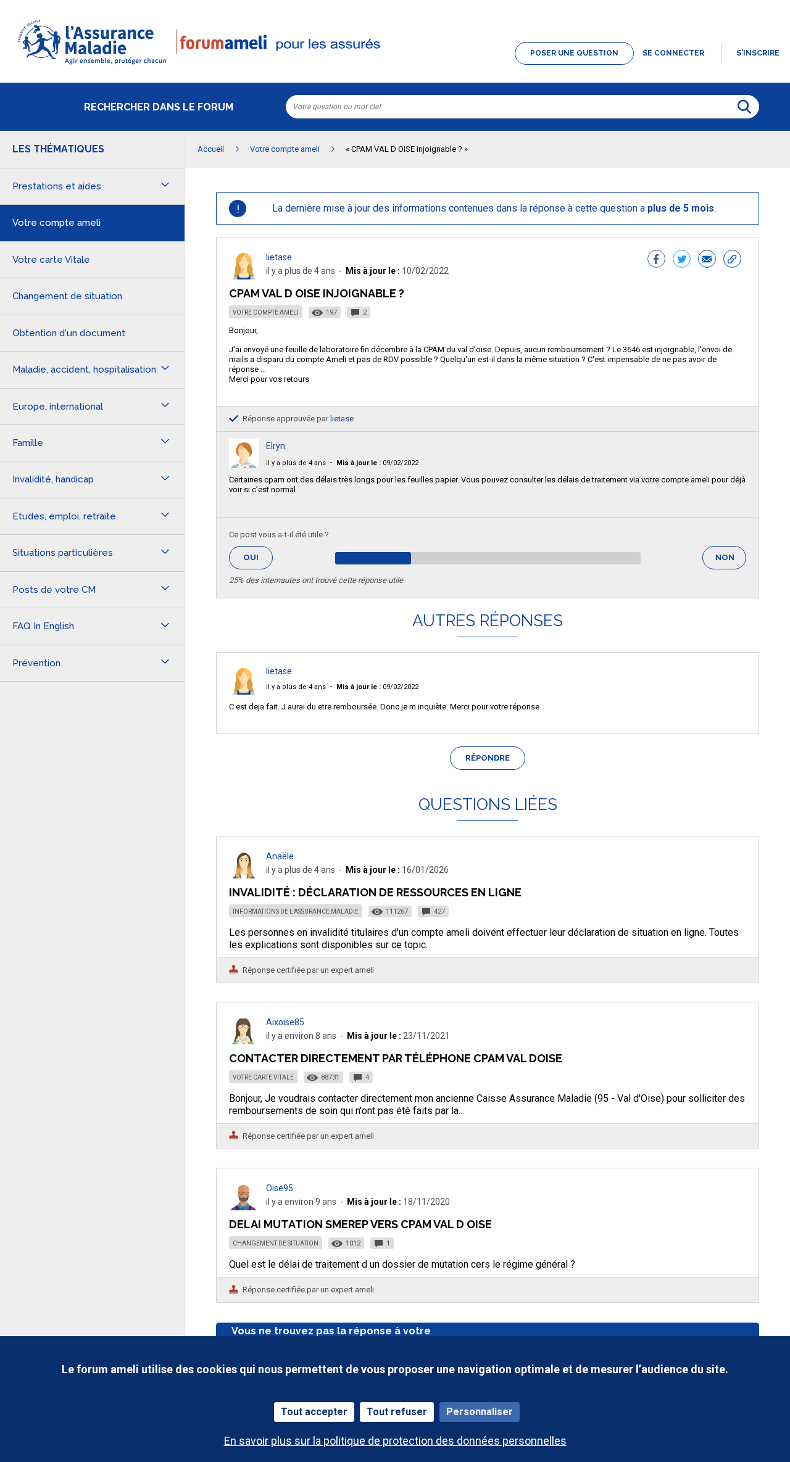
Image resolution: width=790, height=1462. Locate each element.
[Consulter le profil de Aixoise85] (244, 1041)
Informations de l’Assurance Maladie (296, 911)
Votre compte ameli (266, 312)
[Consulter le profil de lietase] (244, 276)
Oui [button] (258, 557)
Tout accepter (314, 1412)
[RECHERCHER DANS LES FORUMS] (744, 106)
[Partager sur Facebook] (656, 260)
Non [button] (730, 561)
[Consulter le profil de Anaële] (244, 875)
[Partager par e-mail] (707, 260)
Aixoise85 (285, 1022)
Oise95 (279, 1188)
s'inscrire (758, 53)
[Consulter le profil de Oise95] (244, 1207)
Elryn (275, 446)
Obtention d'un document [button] (68, 333)
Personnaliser (479, 1412)
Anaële (280, 856)
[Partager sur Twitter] (682, 260)
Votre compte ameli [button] (56, 222)
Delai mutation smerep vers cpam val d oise (360, 1224)
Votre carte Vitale (263, 1077)
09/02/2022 (377, 463)
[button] (395, 65)
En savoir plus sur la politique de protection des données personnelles (395, 1440)
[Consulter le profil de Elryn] (244, 465)
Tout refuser (397, 1412)
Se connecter (673, 53)
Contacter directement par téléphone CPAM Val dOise (395, 1058)
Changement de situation (275, 1243)
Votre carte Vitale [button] (51, 259)
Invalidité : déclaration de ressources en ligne (375, 892)
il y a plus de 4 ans (296, 463)
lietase (279, 257)
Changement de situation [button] (67, 296)
